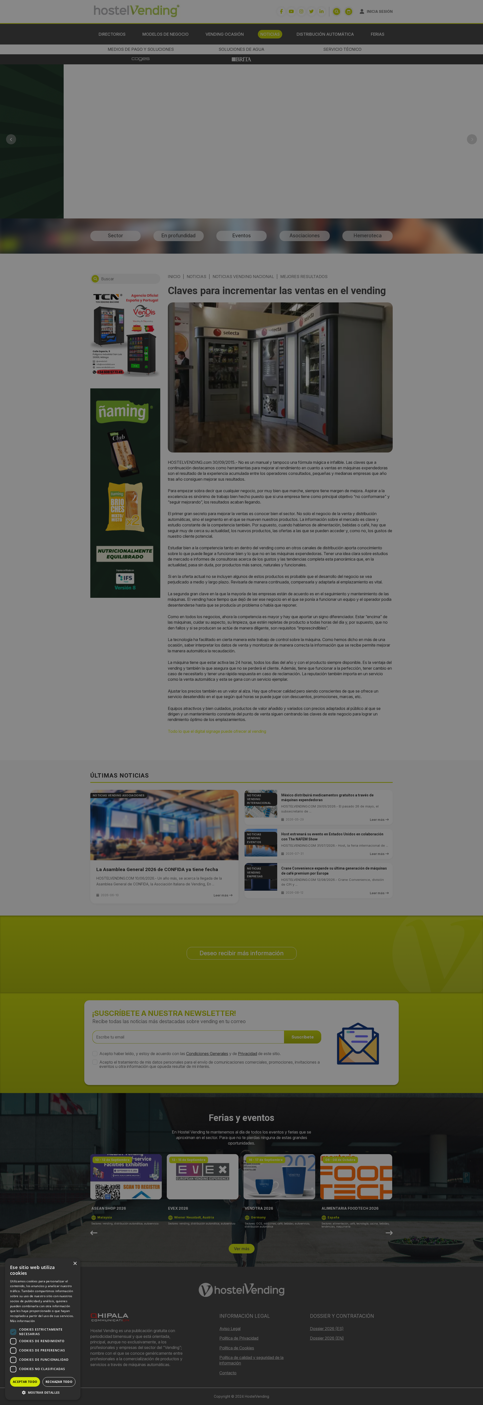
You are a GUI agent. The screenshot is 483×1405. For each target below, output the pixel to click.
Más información (22, 1321)
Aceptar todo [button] (25, 1382)
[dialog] (241, 702)
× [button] (75, 1263)
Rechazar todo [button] (59, 1382)
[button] (42, 1392)
